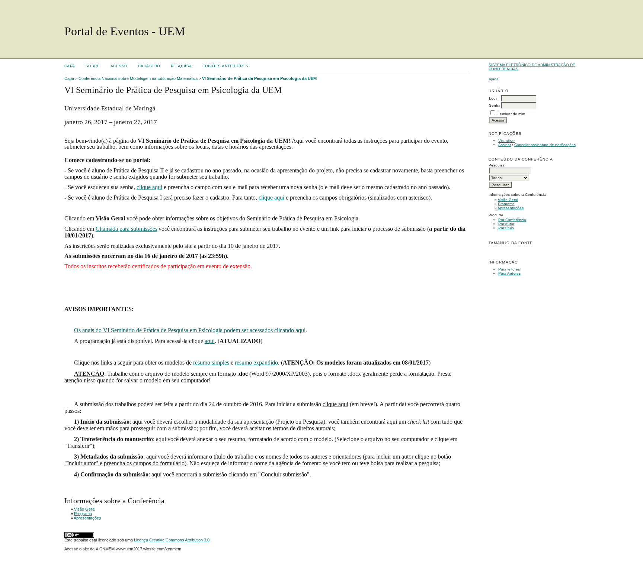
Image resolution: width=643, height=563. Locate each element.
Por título (506, 228)
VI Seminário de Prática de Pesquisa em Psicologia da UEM (259, 78)
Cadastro (149, 66)
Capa (69, 66)
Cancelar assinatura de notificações (545, 145)
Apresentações (511, 208)
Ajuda (494, 79)
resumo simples (211, 362)
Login (494, 98)
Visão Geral (508, 200)
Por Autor (506, 224)
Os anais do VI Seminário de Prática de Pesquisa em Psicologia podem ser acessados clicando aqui (189, 330)
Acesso (119, 66)
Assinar (504, 145)
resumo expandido (256, 362)
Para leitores (509, 269)
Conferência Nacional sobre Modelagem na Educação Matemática (138, 78)
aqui (210, 341)
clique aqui (149, 187)
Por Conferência (512, 220)
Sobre (93, 66)
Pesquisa (181, 66)
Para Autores (509, 273)
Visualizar (506, 141)
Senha (494, 105)
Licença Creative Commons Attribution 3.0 (172, 540)
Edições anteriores (225, 66)
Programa (506, 204)
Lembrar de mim (511, 114)
